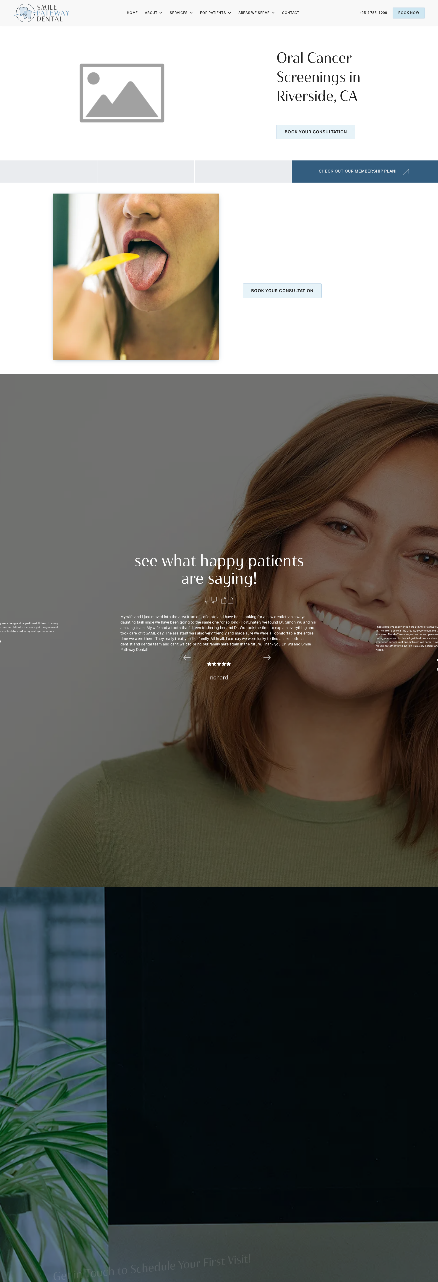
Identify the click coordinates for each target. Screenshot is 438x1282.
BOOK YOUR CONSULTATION (316, 131)
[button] (153, 13)
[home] (41, 13)
